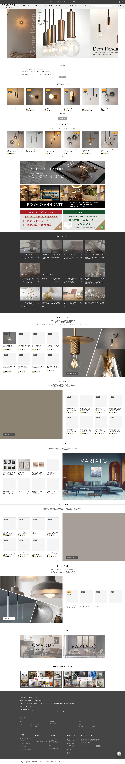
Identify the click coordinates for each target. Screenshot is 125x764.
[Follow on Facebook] (118, 2)
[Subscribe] (98, 746)
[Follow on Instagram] (120, 2)
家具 (80, 721)
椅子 (80, 724)
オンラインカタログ (48, 5)
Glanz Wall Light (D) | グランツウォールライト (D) (38, 367)
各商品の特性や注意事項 (25, 749)
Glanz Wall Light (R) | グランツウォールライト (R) (9, 367)
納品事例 (37, 5)
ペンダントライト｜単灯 (26, 724)
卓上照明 (37, 724)
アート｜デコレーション (55, 723)
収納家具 (94, 726)
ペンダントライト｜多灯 (26, 726)
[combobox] (102, 6)
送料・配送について (24, 740)
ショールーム (27, 6)
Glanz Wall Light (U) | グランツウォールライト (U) (23, 367)
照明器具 (24, 721)
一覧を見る (62, 76)
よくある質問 (82, 5)
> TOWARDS (70, 740)
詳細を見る (72, 703)
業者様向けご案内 (61, 5)
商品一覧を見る (70, 373)
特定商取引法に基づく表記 (41, 741)
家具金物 (52, 721)
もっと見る (62, 118)
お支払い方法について (25, 738)
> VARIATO (70, 746)
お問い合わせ (72, 5)
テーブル (81, 726)
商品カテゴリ (23, 718)
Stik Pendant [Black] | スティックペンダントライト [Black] (72, 605)
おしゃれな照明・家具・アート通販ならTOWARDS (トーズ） (45, 761)
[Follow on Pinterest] (123, 2)
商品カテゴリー (27, 5)
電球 (36, 726)
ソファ (93, 724)
